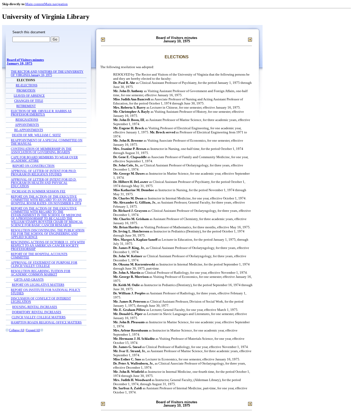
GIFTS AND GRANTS (29, 279)
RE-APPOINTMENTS (28, 130)
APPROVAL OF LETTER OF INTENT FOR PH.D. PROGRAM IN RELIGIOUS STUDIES (43, 172)
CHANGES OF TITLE (28, 101)
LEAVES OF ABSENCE (29, 96)
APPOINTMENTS (27, 125)
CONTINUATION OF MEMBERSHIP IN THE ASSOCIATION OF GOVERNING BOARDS (41, 150)
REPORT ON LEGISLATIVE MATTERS (38, 285)
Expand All (33, 330)
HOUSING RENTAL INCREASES (34, 307)
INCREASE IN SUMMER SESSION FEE (38, 191)
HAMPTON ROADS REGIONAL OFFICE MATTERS (46, 322)
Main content (34, 4)
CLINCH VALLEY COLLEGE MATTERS (39, 317)
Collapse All (16, 330)
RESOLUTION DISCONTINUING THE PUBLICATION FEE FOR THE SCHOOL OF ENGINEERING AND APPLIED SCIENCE (48, 234)
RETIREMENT (26, 106)
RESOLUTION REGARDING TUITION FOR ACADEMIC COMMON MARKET (40, 273)
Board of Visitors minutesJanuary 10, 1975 (25, 61)
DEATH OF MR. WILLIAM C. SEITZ (36, 135)
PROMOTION (26, 90)
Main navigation (56, 4)
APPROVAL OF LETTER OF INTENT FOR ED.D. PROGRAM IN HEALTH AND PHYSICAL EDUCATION (43, 183)
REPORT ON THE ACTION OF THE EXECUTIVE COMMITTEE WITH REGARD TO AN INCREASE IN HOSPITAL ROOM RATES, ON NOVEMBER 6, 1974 (46, 200)
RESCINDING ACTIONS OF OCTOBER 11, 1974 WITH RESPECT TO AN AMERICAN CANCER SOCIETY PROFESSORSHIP (48, 246)
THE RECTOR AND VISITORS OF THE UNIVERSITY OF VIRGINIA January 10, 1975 (47, 73)
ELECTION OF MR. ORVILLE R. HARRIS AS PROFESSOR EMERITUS (41, 113)
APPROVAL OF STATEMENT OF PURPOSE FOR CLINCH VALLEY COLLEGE (44, 264)
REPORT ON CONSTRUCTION (33, 166)
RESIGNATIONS (27, 120)
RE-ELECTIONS (26, 85)
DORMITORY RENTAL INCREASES (36, 312)
